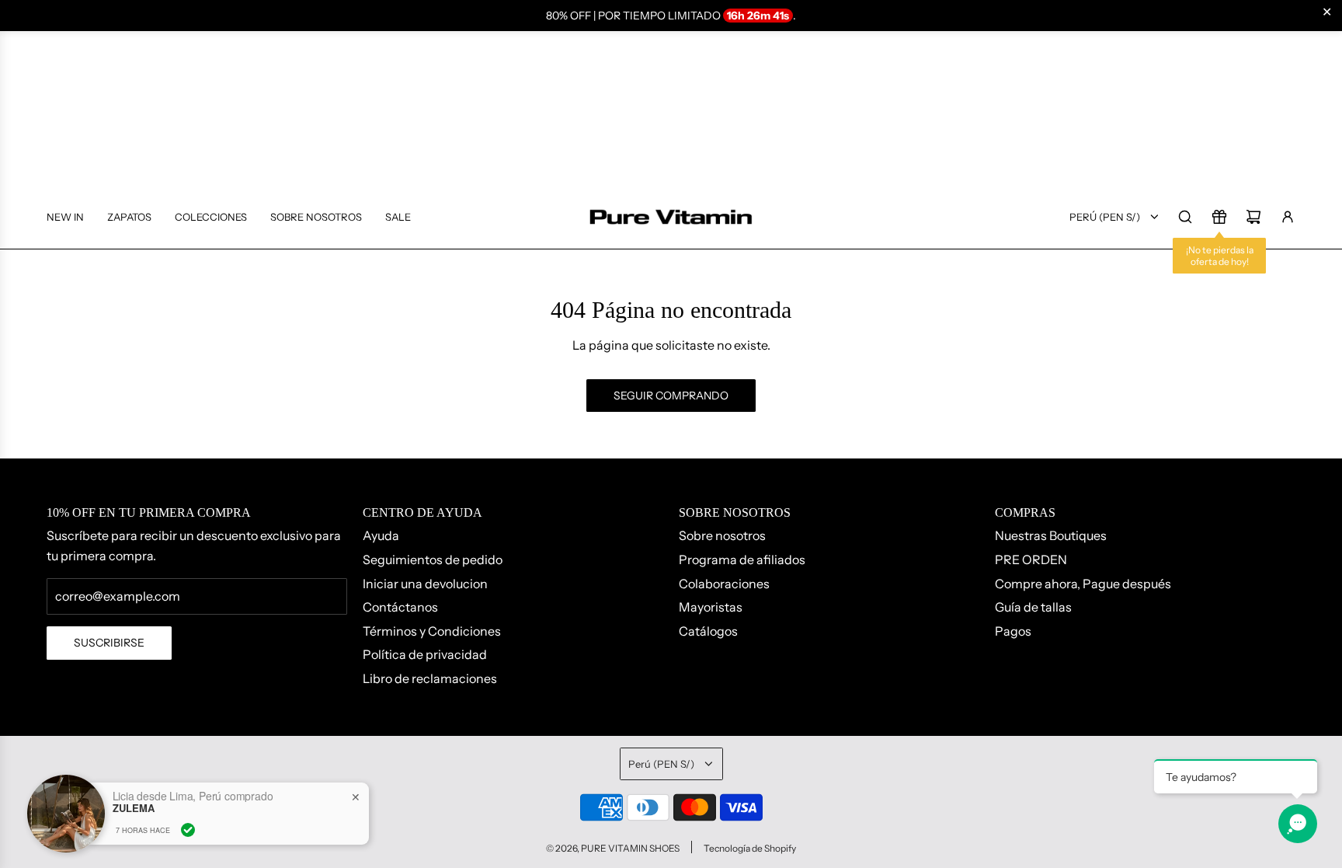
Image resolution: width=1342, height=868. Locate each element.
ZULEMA (134, 808)
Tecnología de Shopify (750, 848)
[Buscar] (1185, 217)
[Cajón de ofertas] (1219, 217)
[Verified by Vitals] (188, 830)
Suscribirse (109, 643)
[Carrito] (1253, 217)
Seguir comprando (671, 396)
